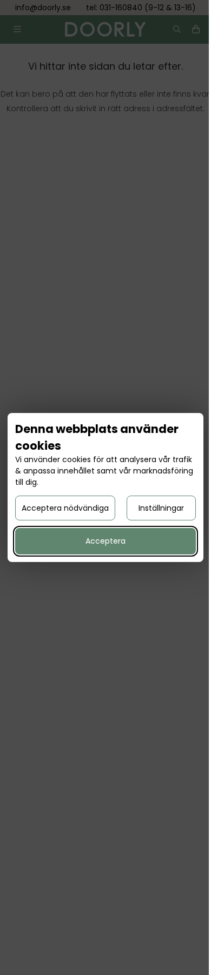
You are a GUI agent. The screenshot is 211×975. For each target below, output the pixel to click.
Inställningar (161, 508)
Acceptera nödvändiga (65, 508)
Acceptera (105, 541)
